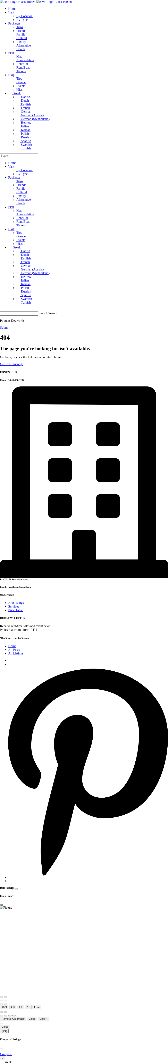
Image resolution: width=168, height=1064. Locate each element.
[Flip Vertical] (5, 1004)
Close (32, 1018)
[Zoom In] (1, 996)
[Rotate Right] (5, 1000)
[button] (84, 1062)
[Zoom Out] (5, 996)
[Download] (5, 1012)
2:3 (28, 1007)
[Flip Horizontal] (1, 1004)
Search (43, 313)
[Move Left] (1, 1015)
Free (37, 1007)
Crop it (43, 1018)
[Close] (16, 888)
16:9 (4, 1007)
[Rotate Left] (1, 1000)
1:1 (20, 1007)
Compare (6, 1054)
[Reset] (1, 1012)
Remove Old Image (13, 1018)
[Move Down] (14, 1015)
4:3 (13, 1007)
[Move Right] (5, 1015)
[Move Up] (9, 1015)
